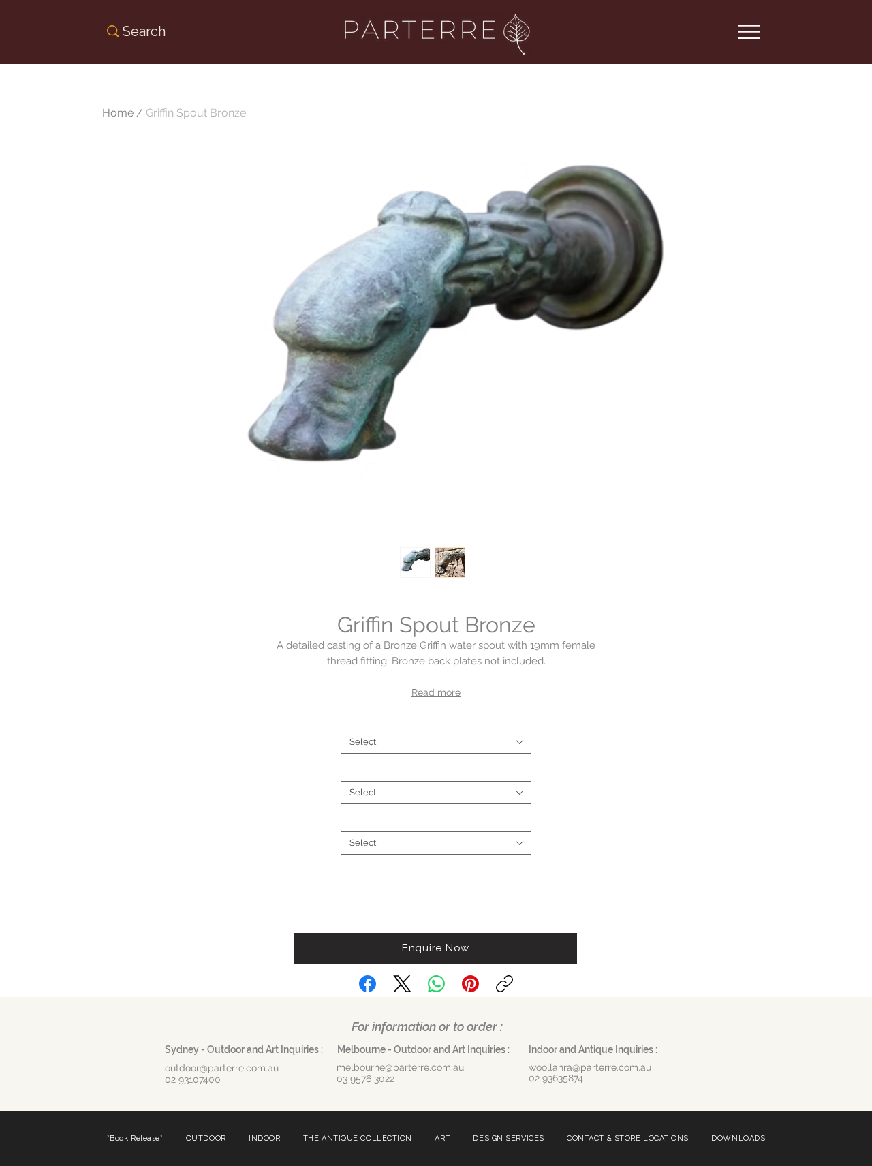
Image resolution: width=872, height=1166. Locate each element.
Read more (436, 692)
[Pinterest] (470, 983)
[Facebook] (367, 983)
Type (436, 770)
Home (118, 112)
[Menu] (749, 31)
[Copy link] (504, 983)
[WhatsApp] (436, 983)
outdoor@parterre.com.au (222, 1067)
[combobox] (436, 742)
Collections (436, 820)
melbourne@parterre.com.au (400, 1067)
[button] (435, 948)
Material (436, 719)
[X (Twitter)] (402, 983)
